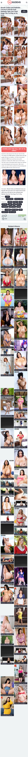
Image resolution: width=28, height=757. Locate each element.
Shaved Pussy (12, 206)
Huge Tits (19, 204)
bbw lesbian (14, 209)
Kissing (18, 206)
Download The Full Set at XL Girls (14, 149)
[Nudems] (14, 2)
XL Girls (7, 196)
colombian (7, 209)
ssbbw (20, 209)
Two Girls (4, 204)
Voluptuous (5, 206)
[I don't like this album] (5, 216)
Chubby (10, 204)
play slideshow (24, 11)
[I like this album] (3, 216)
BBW (14, 204)
